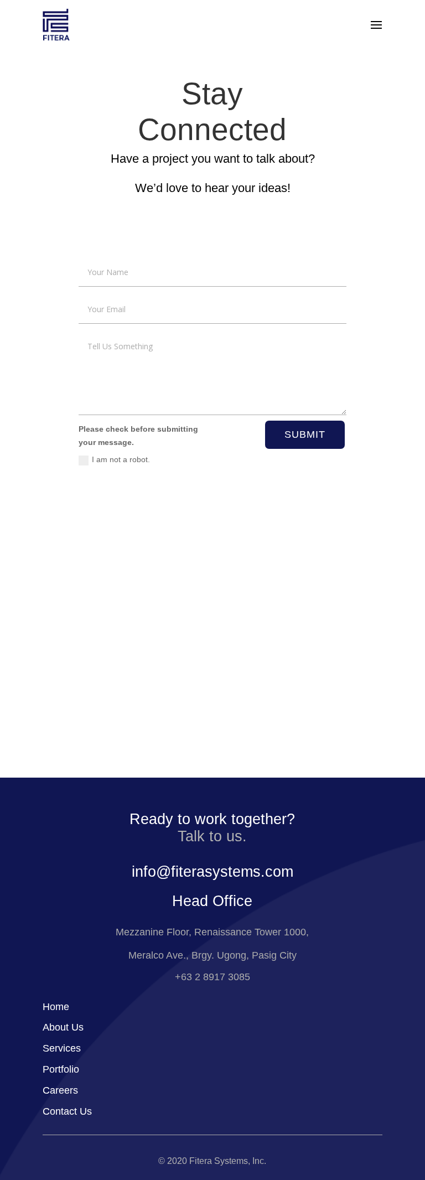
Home (56, 1006)
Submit (304, 434)
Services (62, 1048)
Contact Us (67, 1111)
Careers (60, 1090)
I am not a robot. (121, 459)
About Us (63, 1027)
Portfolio (61, 1069)
